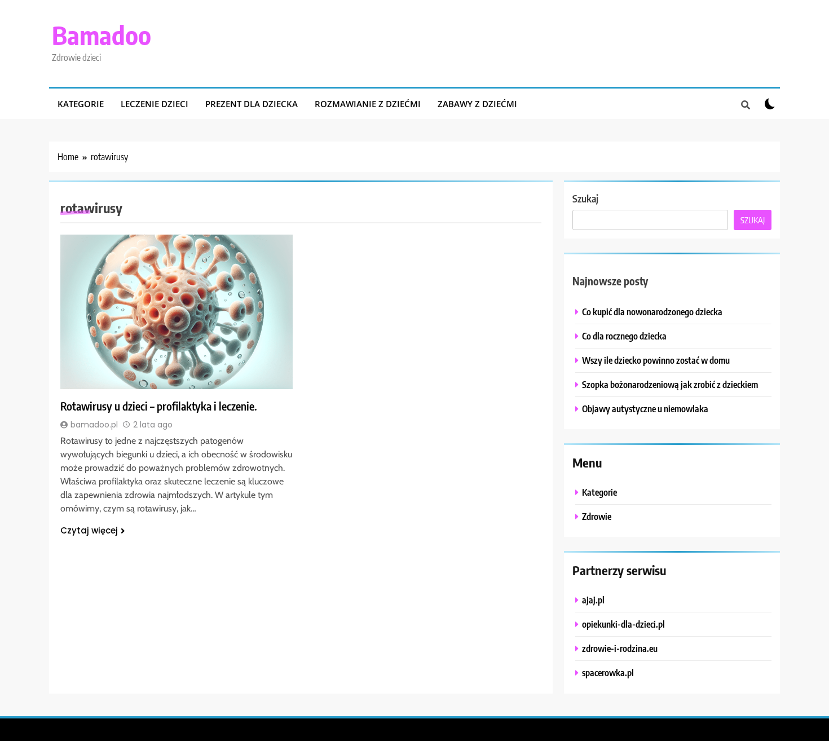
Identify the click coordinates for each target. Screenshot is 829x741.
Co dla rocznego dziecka (624, 336)
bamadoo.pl (94, 424)
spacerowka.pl (608, 672)
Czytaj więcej (89, 530)
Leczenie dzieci (154, 103)
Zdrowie (596, 516)
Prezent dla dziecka (251, 103)
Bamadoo (101, 35)
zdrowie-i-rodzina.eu (620, 648)
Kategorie (81, 103)
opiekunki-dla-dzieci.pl (623, 624)
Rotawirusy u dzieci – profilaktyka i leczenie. (158, 406)
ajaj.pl (593, 600)
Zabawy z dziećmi (477, 103)
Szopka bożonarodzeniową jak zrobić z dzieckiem (670, 384)
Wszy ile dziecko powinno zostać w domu (656, 360)
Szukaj (585, 198)
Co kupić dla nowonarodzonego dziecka (652, 311)
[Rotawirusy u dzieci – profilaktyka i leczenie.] (176, 312)
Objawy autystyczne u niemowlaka (645, 408)
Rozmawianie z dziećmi (368, 103)
